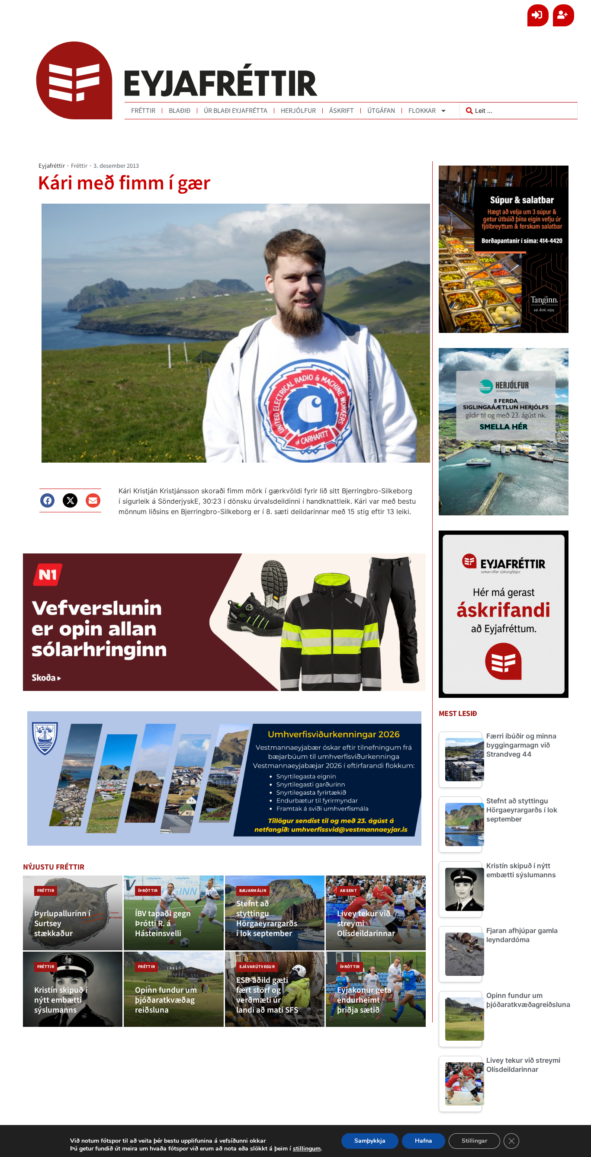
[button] (47, 500)
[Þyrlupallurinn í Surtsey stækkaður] (73, 913)
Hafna (423, 1141)
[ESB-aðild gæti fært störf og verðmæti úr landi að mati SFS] (275, 989)
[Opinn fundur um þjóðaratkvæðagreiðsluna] (174, 989)
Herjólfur (298, 110)
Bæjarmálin (253, 891)
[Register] (563, 15)
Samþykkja (369, 1141)
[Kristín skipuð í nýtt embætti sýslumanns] (73, 989)
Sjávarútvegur (257, 967)
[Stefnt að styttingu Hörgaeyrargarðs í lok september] (275, 913)
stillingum (307, 1149)
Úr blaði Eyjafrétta (235, 110)
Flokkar (422, 110)
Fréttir (143, 110)
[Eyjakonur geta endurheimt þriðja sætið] (376, 989)
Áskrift (341, 110)
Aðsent (348, 891)
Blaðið (179, 110)
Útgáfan (381, 110)
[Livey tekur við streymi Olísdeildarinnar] (376, 913)
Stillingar (474, 1141)
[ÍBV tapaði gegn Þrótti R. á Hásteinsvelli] (174, 913)
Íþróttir (148, 891)
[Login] (538, 15)
